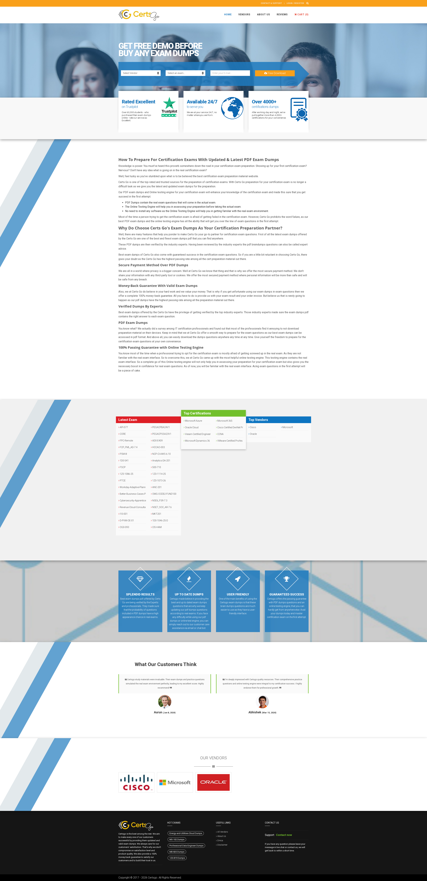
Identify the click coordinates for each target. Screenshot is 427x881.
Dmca (220, 840)
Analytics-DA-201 (161, 460)
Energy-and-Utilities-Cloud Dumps (185, 833)
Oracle (253, 434)
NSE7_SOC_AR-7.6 (162, 507)
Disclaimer (222, 845)
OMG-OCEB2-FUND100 (164, 494)
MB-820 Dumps (176, 852)
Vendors (244, 14)
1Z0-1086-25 (126, 474)
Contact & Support (271, 3)
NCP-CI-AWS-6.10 (161, 454)
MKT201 (156, 514)
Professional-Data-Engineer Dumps (186, 845)
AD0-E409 (157, 440)
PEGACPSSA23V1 (161, 434)
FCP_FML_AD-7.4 (128, 447)
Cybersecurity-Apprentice (132, 500)
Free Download (276, 73)
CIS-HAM (157, 527)
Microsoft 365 (224, 420)
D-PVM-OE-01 (126, 520)
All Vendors (222, 832)
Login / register (295, 3)
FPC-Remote (126, 440)
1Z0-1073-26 (159, 480)
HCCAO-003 (158, 447)
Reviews (282, 14)
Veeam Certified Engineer (197, 434)
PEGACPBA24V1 (161, 427)
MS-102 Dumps (176, 839)
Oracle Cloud (191, 427)
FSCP (122, 467)
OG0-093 (124, 527)
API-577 (123, 427)
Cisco (252, 427)
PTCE (122, 480)
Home (228, 14)
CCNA (220, 434)
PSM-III (123, 454)
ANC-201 (157, 487)
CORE (122, 434)
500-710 (156, 467)
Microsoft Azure (193, 420)
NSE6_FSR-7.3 (159, 500)
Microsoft (287, 427)
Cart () (303, 14)
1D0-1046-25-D (160, 520)
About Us (263, 14)
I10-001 (123, 514)
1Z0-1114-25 (159, 474)
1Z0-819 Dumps (177, 858)
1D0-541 (124, 460)
